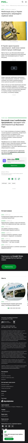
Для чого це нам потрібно (8, 436)
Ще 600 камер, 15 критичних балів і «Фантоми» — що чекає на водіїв (10, 241)
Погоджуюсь (9, 438)
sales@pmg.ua (4, 420)
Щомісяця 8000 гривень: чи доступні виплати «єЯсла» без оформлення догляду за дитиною (13, 223)
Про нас (3, 373)
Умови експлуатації (5, 388)
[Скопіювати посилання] (18, 178)
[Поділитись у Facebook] (9, 178)
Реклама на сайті (5, 384)
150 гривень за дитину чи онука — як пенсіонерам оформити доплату (10, 229)
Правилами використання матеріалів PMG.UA (10, 368)
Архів (2, 393)
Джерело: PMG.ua (5, 171)
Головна (3, 5)
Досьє (2, 395)
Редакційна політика (6, 375)
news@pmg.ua (4, 416)
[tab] (8, 308)
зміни (9, 183)
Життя (7, 5)
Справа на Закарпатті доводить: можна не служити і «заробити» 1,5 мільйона (11, 235)
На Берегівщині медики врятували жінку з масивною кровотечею (12, 217)
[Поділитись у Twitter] (15, 178)
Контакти (3, 379)
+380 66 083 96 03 (5, 411)
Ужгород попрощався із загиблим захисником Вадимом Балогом (13, 247)
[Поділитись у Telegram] (12, 178)
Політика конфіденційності (7, 386)
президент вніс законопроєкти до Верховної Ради (13, 123)
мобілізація (4, 183)
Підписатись (14, 165)
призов (13, 183)
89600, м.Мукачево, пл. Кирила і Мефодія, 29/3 (12, 406)
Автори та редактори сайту (7, 377)
